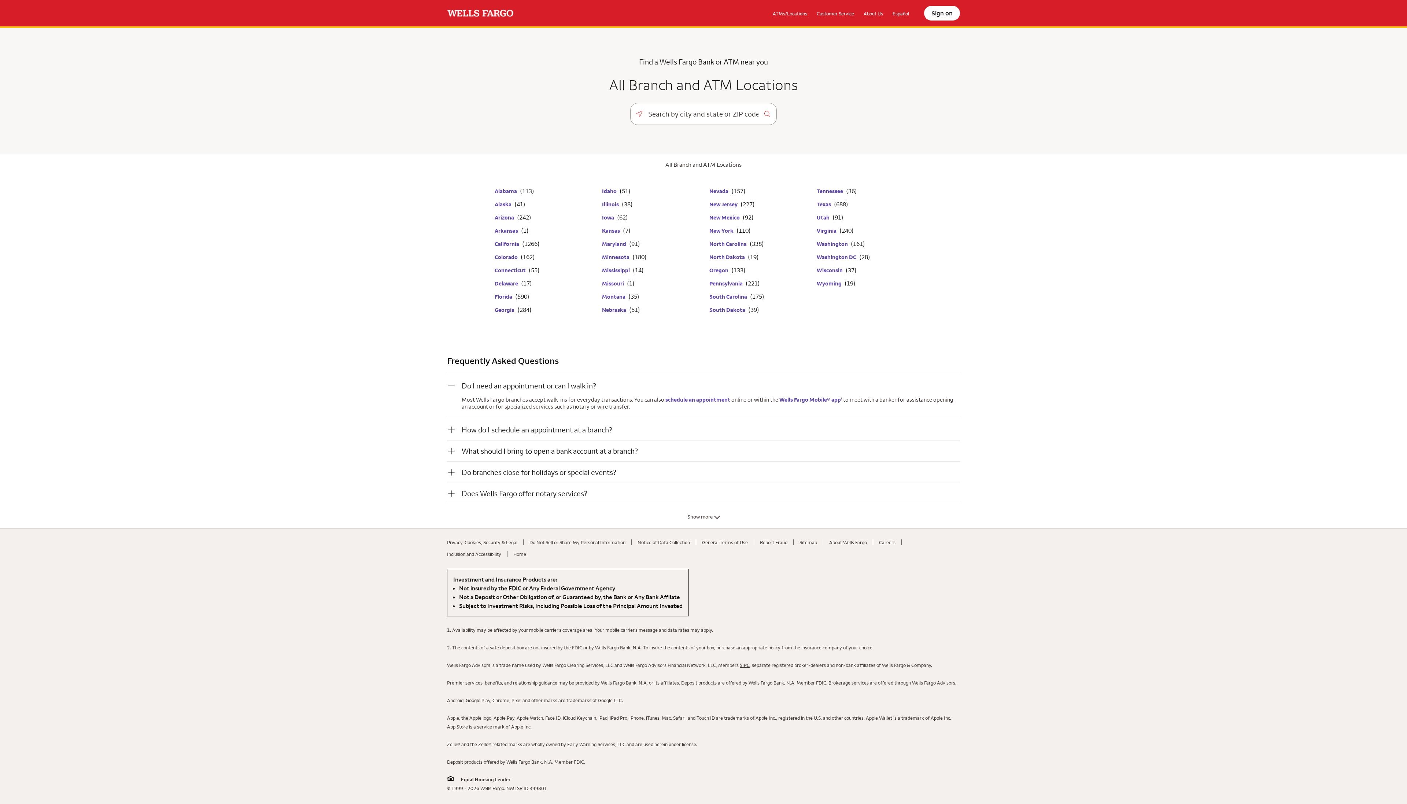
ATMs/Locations (790, 13)
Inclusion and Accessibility (474, 554)
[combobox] (703, 114)
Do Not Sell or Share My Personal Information (577, 542)
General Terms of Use (725, 542)
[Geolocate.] (639, 114)
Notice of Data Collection (664, 542)
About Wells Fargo (848, 542)
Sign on (942, 13)
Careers (887, 542)
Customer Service (835, 13)
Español (901, 13)
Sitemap (808, 542)
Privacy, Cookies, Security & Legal (482, 542)
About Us (873, 13)
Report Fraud (773, 542)
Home (519, 554)
